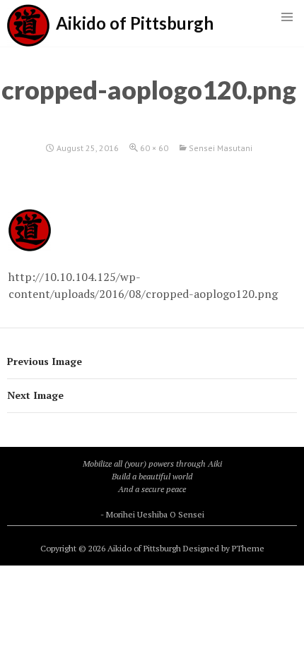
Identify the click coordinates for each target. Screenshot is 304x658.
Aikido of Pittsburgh (135, 23)
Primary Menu (287, 17)
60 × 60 (154, 148)
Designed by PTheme (223, 548)
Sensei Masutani (220, 148)
